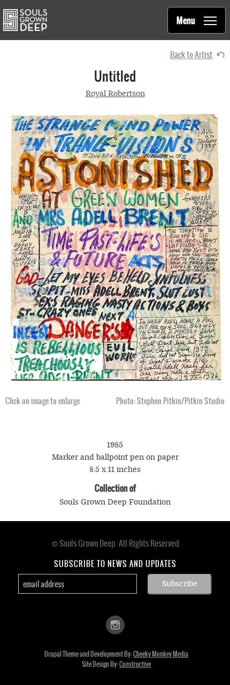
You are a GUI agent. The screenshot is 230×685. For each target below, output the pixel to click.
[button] (115, 247)
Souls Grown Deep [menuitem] (25, 20)
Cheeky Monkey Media (160, 654)
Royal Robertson (115, 93)
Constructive (135, 664)
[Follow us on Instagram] (115, 624)
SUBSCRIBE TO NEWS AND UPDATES (115, 564)
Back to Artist (191, 55)
